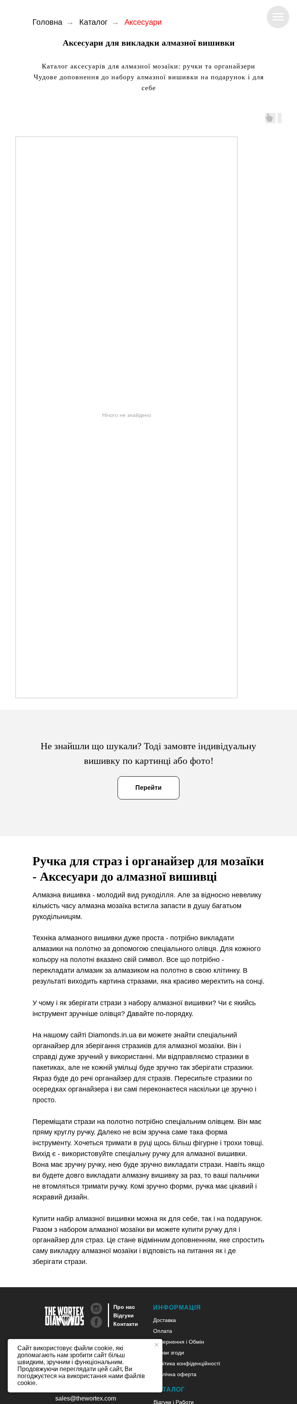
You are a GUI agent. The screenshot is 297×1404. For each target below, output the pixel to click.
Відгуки (123, 1315)
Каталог (93, 22)
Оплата (162, 1331)
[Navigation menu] (278, 17)
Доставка (164, 1320)
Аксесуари (143, 22)
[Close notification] (156, 1345)
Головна (47, 22)
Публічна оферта (174, 1374)
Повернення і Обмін (178, 1342)
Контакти (125, 1324)
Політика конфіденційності (186, 1363)
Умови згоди (168, 1352)
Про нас (124, 1307)
